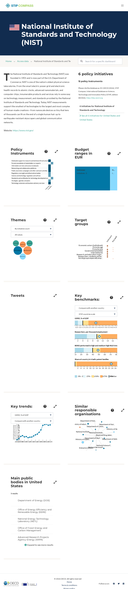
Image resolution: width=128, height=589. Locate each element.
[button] (122, 5)
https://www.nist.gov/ (23, 130)
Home (9, 61)
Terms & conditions (69, 585)
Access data (23, 61)
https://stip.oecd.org (94, 98)
